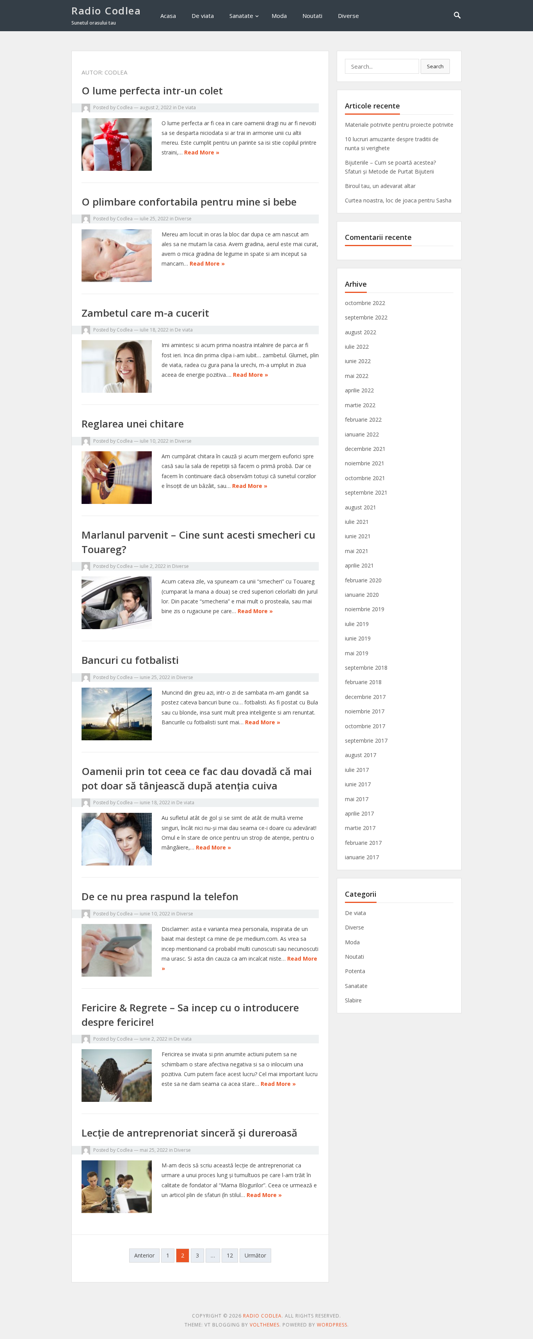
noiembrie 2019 (364, 609)
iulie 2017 (357, 769)
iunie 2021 (358, 536)
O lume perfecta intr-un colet (152, 90)
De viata (203, 16)
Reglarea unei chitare (133, 424)
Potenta (355, 971)
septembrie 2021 (366, 492)
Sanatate (241, 16)
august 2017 (360, 755)
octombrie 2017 (365, 726)
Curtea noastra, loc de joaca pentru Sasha (398, 200)
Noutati (312, 16)
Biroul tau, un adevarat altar (380, 186)
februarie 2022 (363, 419)
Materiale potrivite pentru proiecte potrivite (399, 124)
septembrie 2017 (366, 740)
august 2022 (360, 332)
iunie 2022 (358, 361)
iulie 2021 (357, 521)
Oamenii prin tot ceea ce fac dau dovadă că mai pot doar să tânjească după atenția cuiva (197, 778)
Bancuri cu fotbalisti (130, 660)
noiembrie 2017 (364, 711)
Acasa (168, 16)
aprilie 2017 (359, 813)
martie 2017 (360, 828)
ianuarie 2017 (362, 857)
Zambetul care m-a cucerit (145, 313)
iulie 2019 (357, 624)
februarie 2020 (363, 580)
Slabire (353, 1000)
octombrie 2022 (365, 303)
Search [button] (435, 66)
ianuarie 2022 (362, 434)
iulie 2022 (357, 346)
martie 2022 (360, 405)
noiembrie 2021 (364, 463)
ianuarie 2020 (362, 594)
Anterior (144, 1255)
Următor (255, 1255)
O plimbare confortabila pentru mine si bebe (189, 202)
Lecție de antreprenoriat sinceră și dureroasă (189, 1133)
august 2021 (360, 507)
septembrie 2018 (366, 667)
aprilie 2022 (359, 390)
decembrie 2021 (365, 448)
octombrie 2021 (365, 478)
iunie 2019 (358, 638)
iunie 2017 (358, 784)
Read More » (201, 152)
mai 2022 (356, 376)
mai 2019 (356, 653)
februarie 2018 (363, 682)
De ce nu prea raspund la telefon (160, 896)
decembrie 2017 (365, 697)
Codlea (125, 107)
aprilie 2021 (359, 565)
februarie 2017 (363, 842)
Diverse (348, 16)
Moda (279, 16)
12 (230, 1255)
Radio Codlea (106, 11)
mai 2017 (356, 799)
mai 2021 (356, 551)
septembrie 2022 (366, 317)
